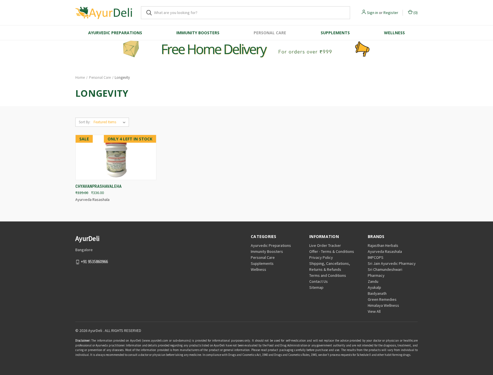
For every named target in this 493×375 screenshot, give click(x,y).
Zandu (373, 281)
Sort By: (84, 122)
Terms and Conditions (327, 275)
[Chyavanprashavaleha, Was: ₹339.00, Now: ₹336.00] (115, 157)
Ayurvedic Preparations (115, 32)
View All (374, 311)
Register (390, 12)
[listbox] (111, 122)
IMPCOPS (375, 257)
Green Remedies (382, 299)
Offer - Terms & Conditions (331, 251)
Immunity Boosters (197, 32)
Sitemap (316, 287)
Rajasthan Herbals (383, 245)
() (415, 12)
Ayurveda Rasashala (385, 251)
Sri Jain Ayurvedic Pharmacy (392, 263)
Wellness (394, 32)
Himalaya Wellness (383, 305)
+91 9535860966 (94, 261)
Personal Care (270, 32)
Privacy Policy (321, 257)
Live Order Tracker (325, 245)
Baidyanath (377, 293)
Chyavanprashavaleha (98, 186)
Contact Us (318, 281)
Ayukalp (374, 287)
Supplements (335, 32)
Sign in (372, 12)
